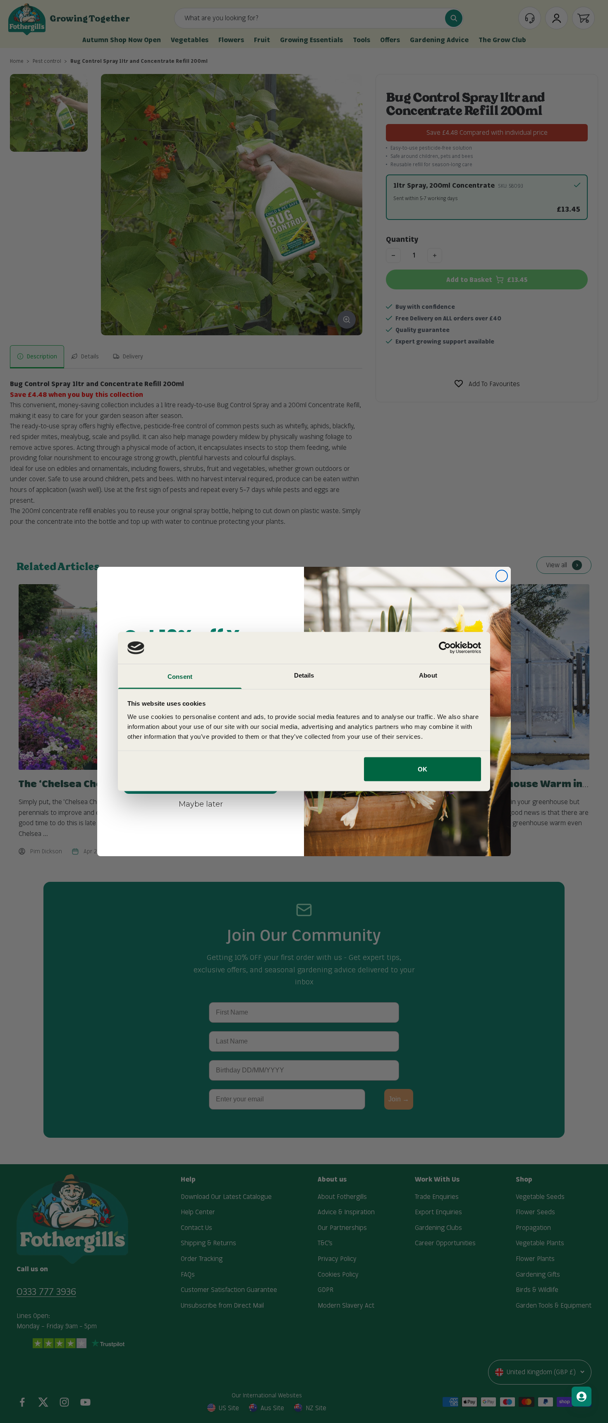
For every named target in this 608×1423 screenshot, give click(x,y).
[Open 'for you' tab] (581, 1396)
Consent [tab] (180, 676)
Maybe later (201, 803)
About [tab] (428, 674)
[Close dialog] (501, 576)
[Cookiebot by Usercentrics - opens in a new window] (445, 648)
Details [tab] (304, 674)
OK (422, 769)
